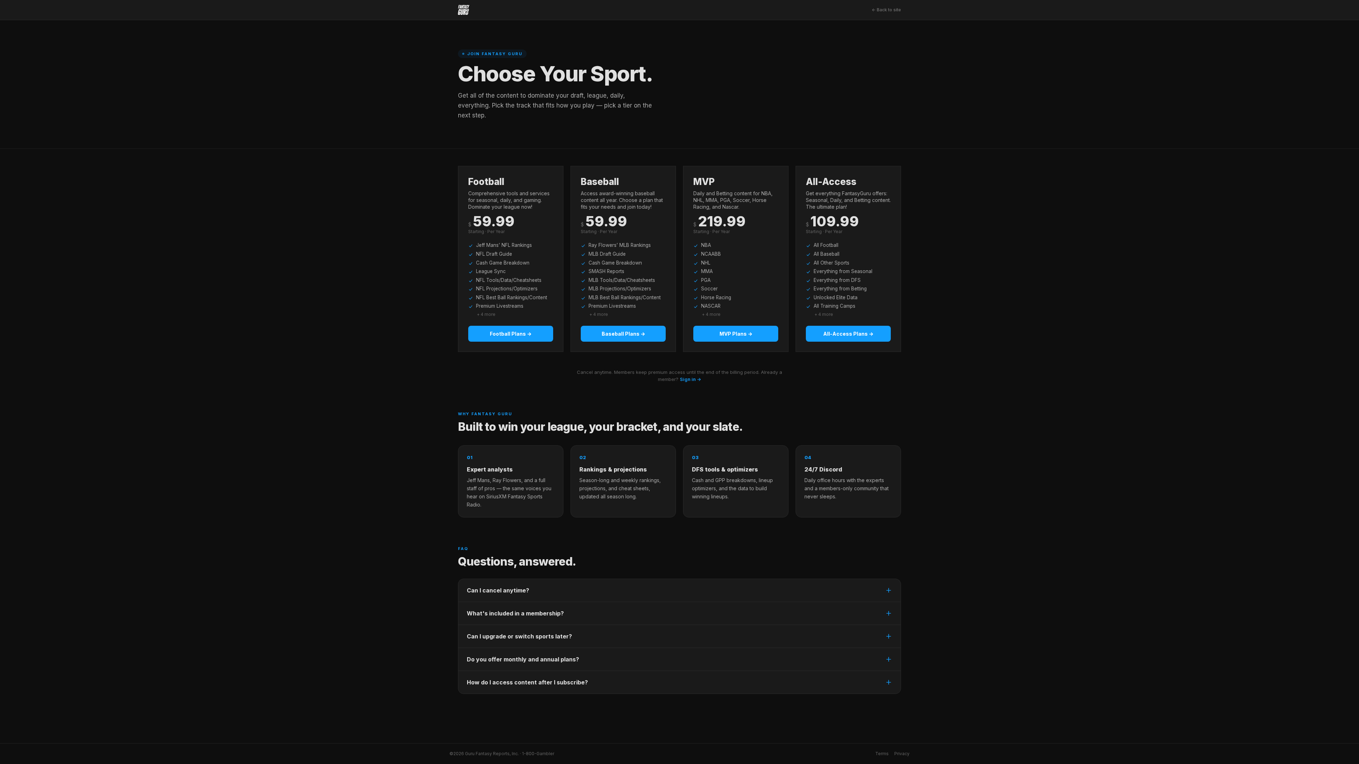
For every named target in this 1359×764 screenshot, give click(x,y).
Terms (882, 753)
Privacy (902, 753)
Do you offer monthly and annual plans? (523, 659)
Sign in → (690, 379)
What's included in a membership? (515, 613)
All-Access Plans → (848, 334)
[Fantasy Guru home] (463, 10)
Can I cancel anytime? (498, 590)
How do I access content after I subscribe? (527, 682)
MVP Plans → (735, 334)
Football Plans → (511, 334)
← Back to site (886, 9)
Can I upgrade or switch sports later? (519, 636)
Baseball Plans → (623, 334)
